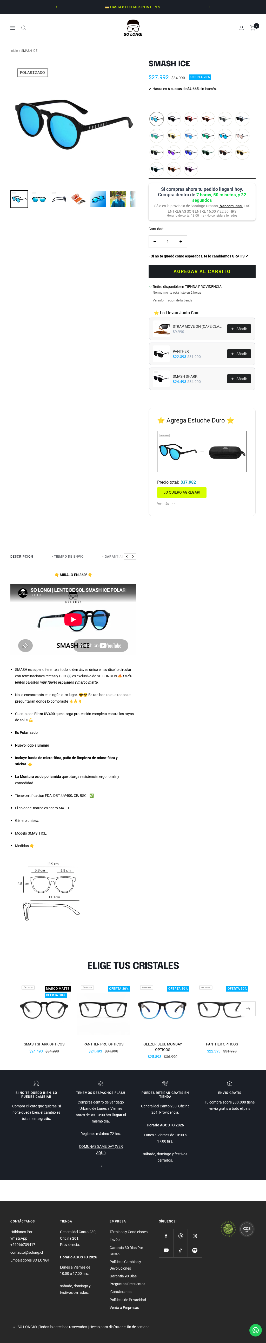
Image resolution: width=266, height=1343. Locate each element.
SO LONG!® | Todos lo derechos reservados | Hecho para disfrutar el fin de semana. (84, 1327)
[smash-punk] (191, 153)
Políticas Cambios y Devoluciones (125, 1265)
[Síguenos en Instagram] (195, 1236)
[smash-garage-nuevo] (225, 119)
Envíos (115, 1240)
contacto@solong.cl (26, 1252)
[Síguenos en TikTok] (180, 1250)
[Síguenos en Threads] (180, 1236)
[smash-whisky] (242, 153)
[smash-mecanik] (174, 169)
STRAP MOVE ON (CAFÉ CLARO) (198, 326)
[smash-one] (208, 119)
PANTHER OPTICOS (222, 1044)
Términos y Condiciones (129, 1232)
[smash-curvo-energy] (157, 136)
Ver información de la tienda (172, 300)
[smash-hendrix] (157, 169)
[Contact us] (255, 1330)
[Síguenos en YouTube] (166, 1250)
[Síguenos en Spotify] (195, 1250)
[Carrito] (253, 27)
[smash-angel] (242, 119)
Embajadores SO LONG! (29, 1260)
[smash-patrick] (208, 153)
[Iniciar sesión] (241, 28)
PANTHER (181, 351)
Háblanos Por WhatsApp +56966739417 (22, 1238)
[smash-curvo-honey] (174, 136)
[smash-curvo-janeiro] (208, 136)
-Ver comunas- (231, 206)
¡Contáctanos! (121, 1292)
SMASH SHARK (185, 376)
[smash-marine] (225, 136)
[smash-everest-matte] (225, 153)
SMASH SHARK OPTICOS (44, 1044)
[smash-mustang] (191, 119)
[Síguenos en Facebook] (166, 1236)
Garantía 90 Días (123, 1276)
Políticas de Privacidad (128, 1300)
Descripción (21, 556)
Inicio (14, 51)
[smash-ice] (157, 119)
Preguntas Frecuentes (127, 1284)
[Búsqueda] (23, 28)
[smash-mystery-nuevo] (157, 153)
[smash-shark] (174, 119)
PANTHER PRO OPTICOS (103, 1044)
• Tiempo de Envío (68, 556)
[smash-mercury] (242, 136)
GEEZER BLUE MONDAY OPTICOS (162, 1047)
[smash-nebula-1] (174, 153)
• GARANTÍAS (113, 556)
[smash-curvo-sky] (191, 136)
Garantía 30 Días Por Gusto (126, 1251)
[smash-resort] (191, 169)
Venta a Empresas (124, 1308)
